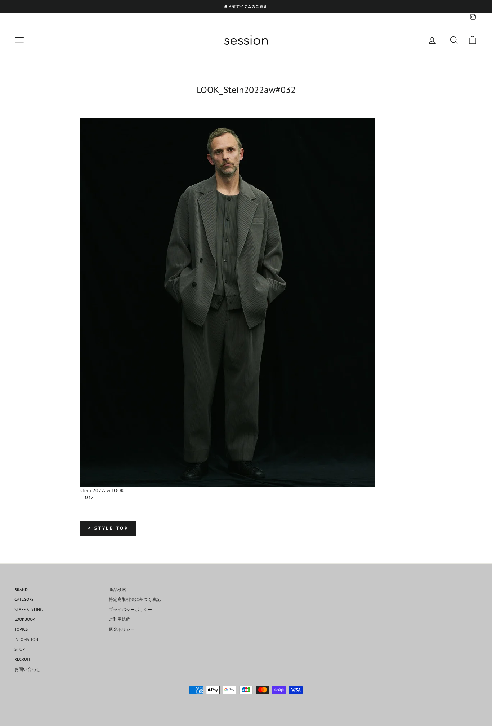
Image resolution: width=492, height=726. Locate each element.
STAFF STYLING (28, 609)
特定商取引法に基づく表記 (135, 599)
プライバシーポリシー (130, 609)
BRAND (21, 589)
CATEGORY (24, 599)
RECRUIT (22, 659)
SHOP (19, 649)
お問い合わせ (27, 669)
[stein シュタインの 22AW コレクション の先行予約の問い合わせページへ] (246, 302)
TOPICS (21, 629)
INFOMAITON (26, 639)
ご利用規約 (119, 619)
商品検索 (117, 589)
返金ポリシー (122, 629)
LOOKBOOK (24, 619)
